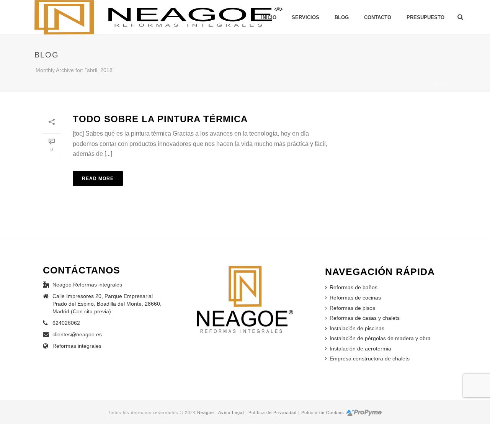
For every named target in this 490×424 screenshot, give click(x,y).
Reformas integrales (76, 346)
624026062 (66, 323)
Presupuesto (425, 17)
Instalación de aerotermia (360, 348)
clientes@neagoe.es (77, 334)
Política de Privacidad (272, 412)
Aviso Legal (231, 412)
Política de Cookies (322, 412)
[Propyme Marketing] (364, 412)
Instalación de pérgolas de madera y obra (380, 338)
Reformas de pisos (352, 308)
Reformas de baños (353, 287)
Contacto (377, 17)
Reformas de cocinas (355, 298)
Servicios (305, 17)
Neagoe (205, 412)
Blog (342, 17)
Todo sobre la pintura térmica (160, 119)
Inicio (441, 84)
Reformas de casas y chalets (365, 318)
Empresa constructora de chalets (370, 358)
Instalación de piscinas (357, 328)
